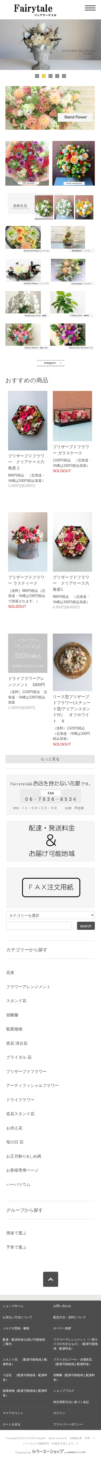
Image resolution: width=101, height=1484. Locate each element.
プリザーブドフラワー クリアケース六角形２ (26, 462)
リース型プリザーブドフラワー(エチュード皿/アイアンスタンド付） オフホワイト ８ (71, 708)
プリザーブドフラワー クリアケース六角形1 (71, 583)
